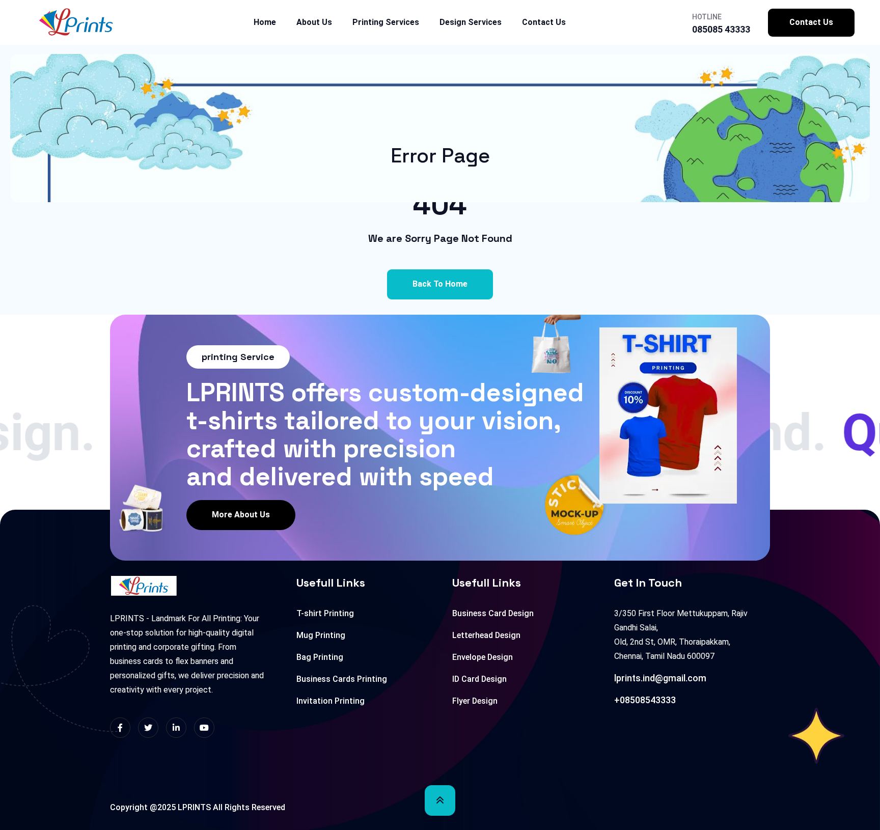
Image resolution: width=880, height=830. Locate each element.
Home (265, 22)
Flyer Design (475, 701)
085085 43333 (721, 29)
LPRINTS (194, 807)
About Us (314, 22)
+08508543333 (645, 700)
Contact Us (544, 22)
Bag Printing (319, 657)
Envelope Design (482, 657)
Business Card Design (493, 613)
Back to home (440, 284)
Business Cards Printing (341, 679)
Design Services (470, 22)
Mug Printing (320, 635)
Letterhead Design (486, 635)
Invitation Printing (330, 701)
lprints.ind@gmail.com (660, 678)
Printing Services (385, 22)
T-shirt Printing (325, 613)
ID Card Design (479, 679)
